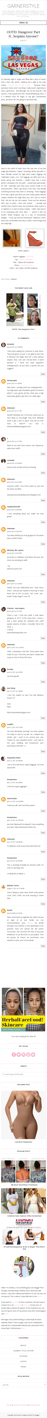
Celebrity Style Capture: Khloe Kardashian (24, 1216)
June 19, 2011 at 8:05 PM (14, 842)
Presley (10, 669)
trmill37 (10, 724)
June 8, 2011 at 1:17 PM (14, 441)
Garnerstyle (23, 6)
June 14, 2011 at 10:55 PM (15, 820)
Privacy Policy (34, 1405)
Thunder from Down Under (19, 85)
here (6, 1314)
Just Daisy (11, 688)
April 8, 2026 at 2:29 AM (14, 913)
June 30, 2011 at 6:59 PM (14, 861)
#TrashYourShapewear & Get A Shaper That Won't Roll (24, 1248)
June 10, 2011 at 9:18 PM (14, 672)
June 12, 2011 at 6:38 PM (14, 761)
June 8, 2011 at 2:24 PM (14, 482)
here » (23, 1328)
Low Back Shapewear (23, 1142)
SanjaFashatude (13, 507)
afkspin (30, 923)
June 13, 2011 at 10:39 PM (15, 801)
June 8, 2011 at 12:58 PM (14, 347)
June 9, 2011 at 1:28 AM (14, 584)
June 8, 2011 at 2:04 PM (14, 463)
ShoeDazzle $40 (27, 265)
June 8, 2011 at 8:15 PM (14, 553)
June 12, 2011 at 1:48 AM (15, 691)
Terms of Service (20, 1405)
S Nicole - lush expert (16, 608)
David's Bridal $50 (25, 259)
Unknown (11, 408)
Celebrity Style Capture (23, 1351)
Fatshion (23, 1356)
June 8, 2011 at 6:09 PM (14, 510)
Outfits (23, 1361)
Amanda (10, 344)
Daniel (9, 910)
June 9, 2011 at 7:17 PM (14, 611)
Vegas (14, 279)
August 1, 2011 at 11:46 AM (15, 888)
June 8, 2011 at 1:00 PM (14, 383)
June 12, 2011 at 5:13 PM (14, 727)
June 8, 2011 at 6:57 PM (14, 531)
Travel (23, 1367)
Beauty (23, 1345)
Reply (43, 374)
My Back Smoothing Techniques (24, 1185)
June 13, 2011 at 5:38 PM (14, 783)
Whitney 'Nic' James (15, 550)
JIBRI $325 (30, 256)
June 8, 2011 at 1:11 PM (14, 411)
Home (9, 1405)
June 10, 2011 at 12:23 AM (15, 647)
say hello (15, 1302)
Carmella (10, 460)
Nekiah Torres (13, 885)
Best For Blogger (35, 1415)
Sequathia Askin (13, 758)
